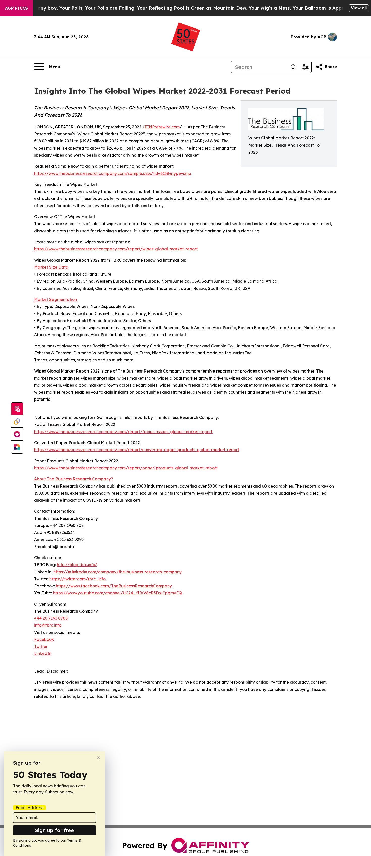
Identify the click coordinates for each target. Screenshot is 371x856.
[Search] (293, 67)
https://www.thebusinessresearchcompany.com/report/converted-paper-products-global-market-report (136, 449)
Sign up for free (54, 830)
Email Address (29, 807)
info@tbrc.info (47, 625)
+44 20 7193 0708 (51, 618)
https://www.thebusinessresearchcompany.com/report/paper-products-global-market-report (126, 467)
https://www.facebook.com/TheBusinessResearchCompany (114, 585)
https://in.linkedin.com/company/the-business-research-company (117, 571)
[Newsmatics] (17, 447)
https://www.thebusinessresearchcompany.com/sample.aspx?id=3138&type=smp (112, 173)
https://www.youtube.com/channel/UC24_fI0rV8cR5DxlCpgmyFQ (117, 592)
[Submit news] (17, 409)
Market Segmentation (55, 299)
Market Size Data (51, 267)
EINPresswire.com (162, 126)
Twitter (41, 646)
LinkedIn (42, 653)
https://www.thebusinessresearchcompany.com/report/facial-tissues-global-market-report (123, 431)
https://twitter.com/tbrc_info (77, 578)
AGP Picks (16, 8)
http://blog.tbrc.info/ (77, 564)
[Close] (98, 757)
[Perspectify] (17, 421)
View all (359, 7)
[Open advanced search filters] (305, 67)
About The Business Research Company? (73, 478)
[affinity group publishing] (17, 434)
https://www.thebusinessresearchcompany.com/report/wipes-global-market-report (116, 248)
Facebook (44, 639)
